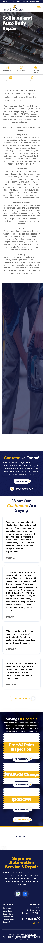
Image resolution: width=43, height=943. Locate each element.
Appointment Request (8, 921)
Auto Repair (7, 911)
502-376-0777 (21, 114)
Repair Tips (7, 914)
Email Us (37, 923)
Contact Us (7, 917)
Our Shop (6, 908)
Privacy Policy (21, 939)
